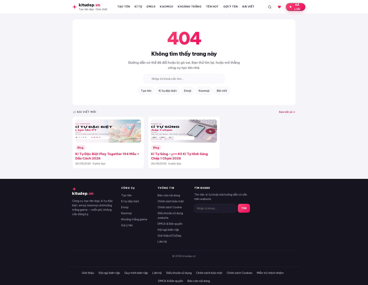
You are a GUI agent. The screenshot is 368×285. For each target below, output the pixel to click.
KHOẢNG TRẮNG (189, 6)
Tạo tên (146, 91)
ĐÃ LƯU (297, 7)
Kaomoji (204, 91)
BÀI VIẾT (248, 6)
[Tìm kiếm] (270, 7)
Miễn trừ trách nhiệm (270, 273)
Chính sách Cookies (239, 273)
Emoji (187, 91)
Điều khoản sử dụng (179, 273)
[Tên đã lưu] (279, 7)
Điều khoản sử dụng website (170, 215)
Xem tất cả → (287, 111)
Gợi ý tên (127, 225)
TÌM (244, 208)
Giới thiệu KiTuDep (169, 235)
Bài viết (222, 91)
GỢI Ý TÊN (230, 6)
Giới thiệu (88, 273)
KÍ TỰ (138, 6)
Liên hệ (162, 241)
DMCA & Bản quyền (170, 224)
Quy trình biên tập (136, 273)
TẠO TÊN (123, 6)
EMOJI (151, 6)
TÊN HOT (212, 6)
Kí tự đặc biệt (168, 91)
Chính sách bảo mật (171, 201)
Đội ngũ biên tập (168, 229)
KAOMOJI (166, 6)
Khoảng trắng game (134, 219)
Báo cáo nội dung (169, 195)
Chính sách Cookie (170, 207)
